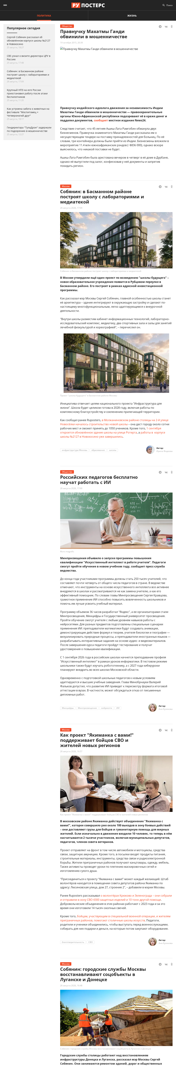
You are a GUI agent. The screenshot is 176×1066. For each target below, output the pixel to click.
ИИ (117, 708)
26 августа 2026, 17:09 (71, 207)
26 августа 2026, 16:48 (71, 985)
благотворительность (73, 942)
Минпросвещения (87, 708)
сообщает (101, 120)
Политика (44, 15)
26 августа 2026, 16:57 (71, 751)
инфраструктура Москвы (74, 450)
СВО (90, 942)
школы (112, 450)
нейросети (106, 708)
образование (98, 450)
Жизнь (132, 15)
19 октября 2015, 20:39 (71, 42)
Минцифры (68, 708)
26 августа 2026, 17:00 (71, 488)
